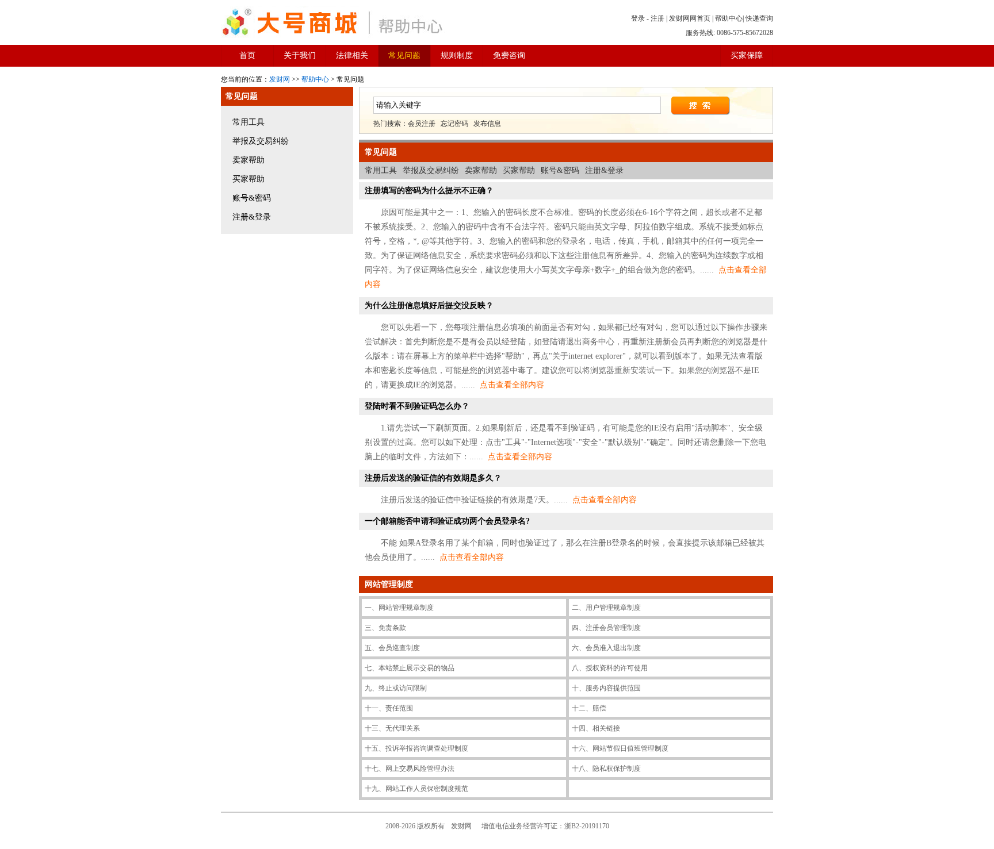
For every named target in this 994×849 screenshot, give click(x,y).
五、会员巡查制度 (392, 648)
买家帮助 (248, 179)
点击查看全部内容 (512, 385)
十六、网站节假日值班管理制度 (620, 748)
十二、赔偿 (589, 708)
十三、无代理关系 (392, 728)
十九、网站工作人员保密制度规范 (416, 789)
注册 (657, 18)
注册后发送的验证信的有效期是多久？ (433, 478)
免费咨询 (509, 55)
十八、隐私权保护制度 (606, 769)
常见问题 (404, 55)
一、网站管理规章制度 (399, 608)
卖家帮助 (248, 160)
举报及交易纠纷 (260, 141)
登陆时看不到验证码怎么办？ (417, 406)
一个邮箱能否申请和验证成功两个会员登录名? (447, 521)
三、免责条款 (385, 628)
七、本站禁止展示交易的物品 (409, 668)
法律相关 (352, 55)
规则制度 (457, 55)
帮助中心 (729, 18)
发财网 (279, 79)
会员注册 (421, 124)
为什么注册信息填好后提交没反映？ (429, 305)
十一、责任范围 (389, 708)
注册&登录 (251, 217)
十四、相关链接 (596, 728)
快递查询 (759, 18)
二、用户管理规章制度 (606, 608)
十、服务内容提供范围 (606, 688)
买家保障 (747, 55)
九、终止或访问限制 (396, 688)
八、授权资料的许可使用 (610, 668)
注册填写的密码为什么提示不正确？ (429, 190)
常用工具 (248, 122)
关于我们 (300, 55)
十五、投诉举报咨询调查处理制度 (416, 748)
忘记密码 (454, 124)
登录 (638, 18)
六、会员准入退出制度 (606, 648)
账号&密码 (251, 198)
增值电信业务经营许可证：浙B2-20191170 (545, 826)
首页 (247, 55)
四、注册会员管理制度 (606, 628)
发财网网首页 (689, 18)
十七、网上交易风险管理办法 (409, 769)
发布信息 (487, 124)
